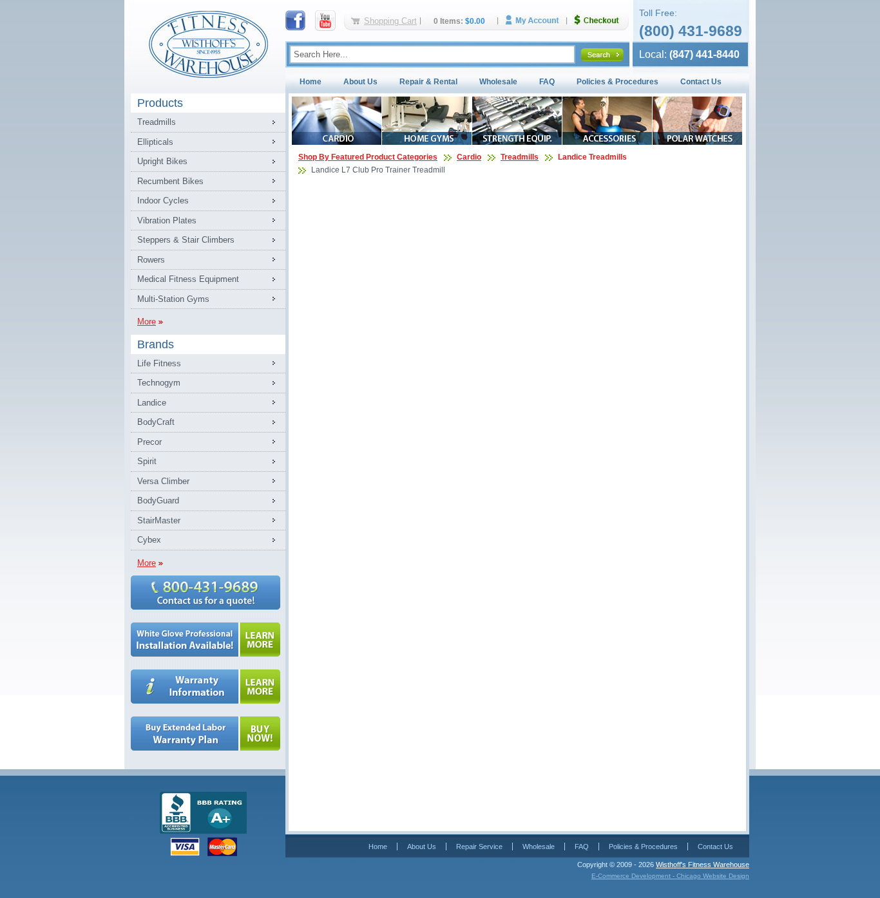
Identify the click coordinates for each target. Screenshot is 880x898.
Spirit (147, 461)
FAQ (547, 81)
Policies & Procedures (617, 81)
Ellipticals (155, 142)
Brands (155, 344)
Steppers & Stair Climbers (185, 240)
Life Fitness (159, 363)
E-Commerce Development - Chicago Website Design (670, 875)
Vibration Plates (166, 220)
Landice (151, 402)
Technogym (158, 383)
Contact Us (701, 81)
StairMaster (158, 520)
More (146, 321)
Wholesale (498, 81)
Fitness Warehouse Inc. (208, 43)
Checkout (601, 20)
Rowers (151, 260)
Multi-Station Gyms (173, 299)
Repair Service (479, 846)
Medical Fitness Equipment (188, 279)
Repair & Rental (428, 81)
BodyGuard (158, 500)
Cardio (469, 157)
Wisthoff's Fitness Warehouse (702, 864)
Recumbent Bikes (170, 181)
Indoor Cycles (163, 200)
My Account (536, 20)
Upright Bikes (162, 161)
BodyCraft (156, 422)
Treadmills (156, 122)
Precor (149, 442)
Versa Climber (163, 481)
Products (160, 103)
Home (310, 81)
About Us (360, 81)
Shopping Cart (390, 21)
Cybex (149, 540)
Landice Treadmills (592, 157)
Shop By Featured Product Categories (367, 157)
